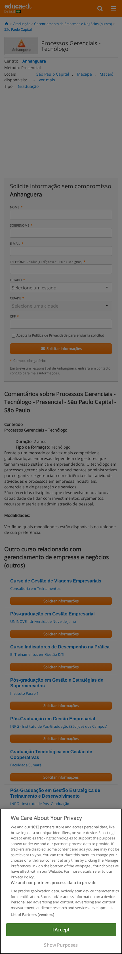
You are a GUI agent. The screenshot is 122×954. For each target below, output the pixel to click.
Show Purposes (61, 945)
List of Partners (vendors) (32, 914)
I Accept (61, 929)
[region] (61, 881)
